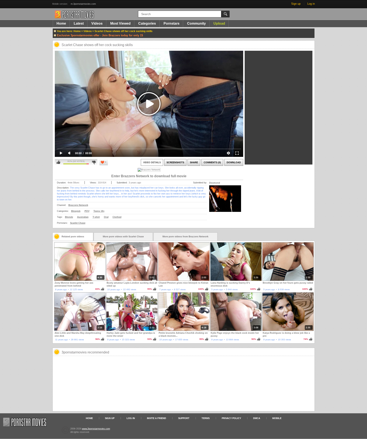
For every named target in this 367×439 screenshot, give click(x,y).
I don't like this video (93, 162)
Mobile (276, 418)
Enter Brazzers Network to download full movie (148, 176)
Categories (147, 23)
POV (87, 211)
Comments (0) (212, 162)
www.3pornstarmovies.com (96, 428)
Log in (311, 3)
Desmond (214, 183)
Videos (97, 23)
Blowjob (75, 211)
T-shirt (96, 217)
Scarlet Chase (77, 223)
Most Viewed (120, 23)
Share (194, 162)
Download (234, 162)
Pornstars (171, 23)
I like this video (58, 162)
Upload (219, 23)
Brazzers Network (78, 205)
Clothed (117, 217)
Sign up (296, 3)
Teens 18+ (98, 211)
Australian (83, 217)
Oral (106, 217)
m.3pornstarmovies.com (83, 4)
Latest (79, 23)
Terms (206, 418)
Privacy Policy (231, 418)
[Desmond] (225, 201)
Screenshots (175, 162)
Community (196, 23)
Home (61, 23)
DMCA (256, 418)
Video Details (152, 162)
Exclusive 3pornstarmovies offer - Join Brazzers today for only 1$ (100, 35)
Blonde (69, 217)
